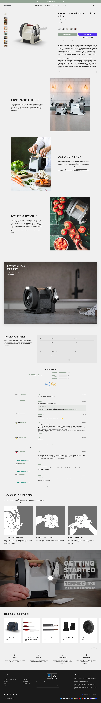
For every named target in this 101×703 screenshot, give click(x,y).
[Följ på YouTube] (13, 694)
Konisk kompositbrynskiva (87, 637)
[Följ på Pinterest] (10, 694)
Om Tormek (6, 681)
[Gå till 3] (5, 23)
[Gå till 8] (5, 47)
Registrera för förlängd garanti (10, 679)
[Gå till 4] (5, 28)
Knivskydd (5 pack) (48, 637)
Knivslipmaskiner (38, 5)
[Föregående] (37, 1)
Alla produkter (47, 5)
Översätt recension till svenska (23, 460)
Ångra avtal (6, 687)
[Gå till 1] (5, 14)
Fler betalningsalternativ (88, 37)
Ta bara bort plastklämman (81, 169)
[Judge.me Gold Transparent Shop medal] (53, 384)
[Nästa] (63, 1)
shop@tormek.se (68, 409)
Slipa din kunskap (56, 5)
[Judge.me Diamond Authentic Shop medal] (47, 384)
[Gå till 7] (5, 42)
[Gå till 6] (5, 38)
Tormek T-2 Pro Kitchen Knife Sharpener (29, 105)
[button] (61, 19)
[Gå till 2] (5, 19)
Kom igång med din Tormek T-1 (10, 676)
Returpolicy (25, 681)
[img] (40, 394)
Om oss (64, 5)
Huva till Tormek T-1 (10, 637)
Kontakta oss (6, 685)
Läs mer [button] (40, 433)
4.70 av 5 (37, 374)
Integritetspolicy (26, 676)
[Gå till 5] (5, 33)
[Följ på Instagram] (7, 694)
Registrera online (86, 663)
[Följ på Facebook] (4, 694)
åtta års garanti (25, 223)
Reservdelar (6, 683)
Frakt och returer (26, 683)
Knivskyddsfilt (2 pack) (68, 637)
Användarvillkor (26, 679)
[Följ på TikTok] (16, 694)
